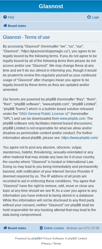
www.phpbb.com (72, 119)
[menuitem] (8, 17)
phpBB (36, 238)
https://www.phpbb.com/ (79, 138)
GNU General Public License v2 (44, 114)
